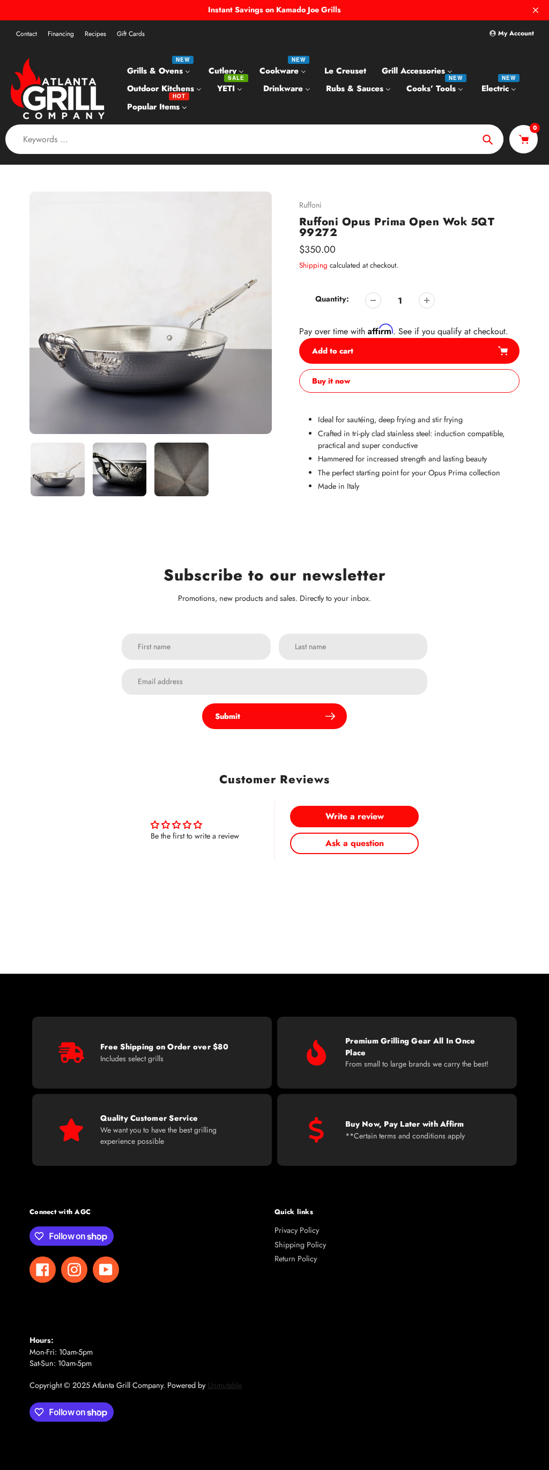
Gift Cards (131, 34)
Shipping (313, 265)
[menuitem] (160, 70)
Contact (26, 34)
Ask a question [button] (354, 843)
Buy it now (331, 381)
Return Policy (295, 1258)
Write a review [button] (354, 816)
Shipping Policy (300, 1244)
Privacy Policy (296, 1230)
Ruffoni (310, 205)
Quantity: (332, 298)
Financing (61, 34)
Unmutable (224, 1385)
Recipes (95, 34)
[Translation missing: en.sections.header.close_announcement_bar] (535, 10)
